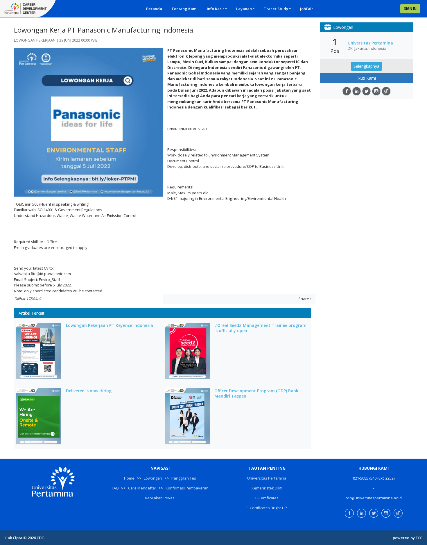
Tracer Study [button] (276, 8)
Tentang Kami (184, 8)
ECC (419, 537)
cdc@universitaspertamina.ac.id (373, 498)
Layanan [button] (244, 8)
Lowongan (153, 478)
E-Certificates (267, 498)
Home (129, 478)
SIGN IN (410, 8)
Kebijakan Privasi (160, 498)
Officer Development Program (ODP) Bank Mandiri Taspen (256, 393)
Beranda (154, 8)
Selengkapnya (366, 66)
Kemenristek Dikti (267, 488)
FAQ (115, 488)
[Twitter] (366, 91)
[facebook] (346, 91)
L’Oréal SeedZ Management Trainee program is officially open (260, 328)
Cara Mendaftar (142, 488)
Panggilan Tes (183, 478)
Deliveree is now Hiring (89, 390)
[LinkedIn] (356, 91)
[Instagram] (376, 91)
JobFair (306, 8)
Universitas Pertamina (370, 43)
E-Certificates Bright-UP (267, 507)
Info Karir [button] (215, 8)
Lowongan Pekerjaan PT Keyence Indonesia (109, 325)
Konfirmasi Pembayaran (187, 488)
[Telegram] (386, 91)
